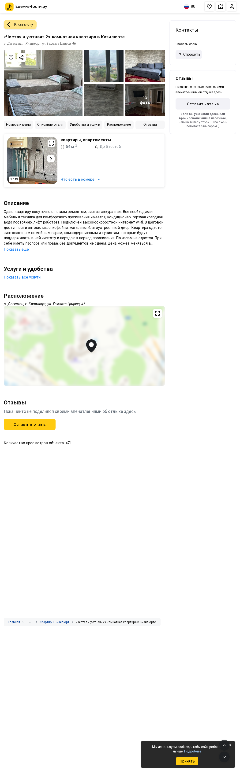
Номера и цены (18, 124)
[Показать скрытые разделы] (31, 622)
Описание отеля (50, 124)
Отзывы (150, 124)
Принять (187, 761)
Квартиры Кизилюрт (54, 622)
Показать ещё (16, 249)
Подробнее (193, 751)
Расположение (119, 124)
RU (193, 6)
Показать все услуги (22, 277)
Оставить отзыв (30, 424)
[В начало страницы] (224, 745)
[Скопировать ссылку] (21, 57)
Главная (14, 622)
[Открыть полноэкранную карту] (84, 346)
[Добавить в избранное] (11, 57)
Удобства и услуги (85, 124)
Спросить (191, 54)
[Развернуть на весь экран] (51, 143)
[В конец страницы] (224, 757)
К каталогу (23, 24)
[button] (209, 6)
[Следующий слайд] (51, 158)
